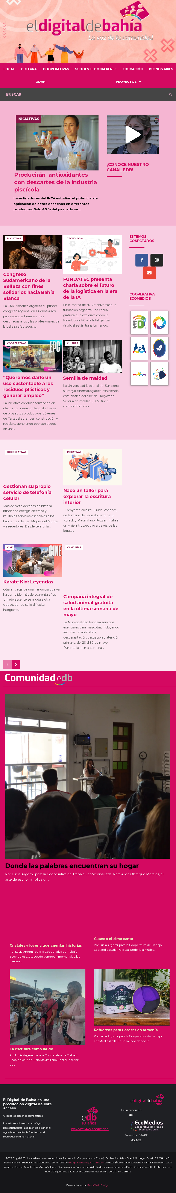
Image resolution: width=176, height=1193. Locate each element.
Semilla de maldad (85, 378)
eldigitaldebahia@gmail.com (86, 1162)
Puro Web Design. (98, 1185)
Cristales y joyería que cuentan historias (46, 945)
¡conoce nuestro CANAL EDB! (128, 167)
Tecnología (75, 238)
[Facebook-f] (141, 260)
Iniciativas (28, 119)
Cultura (72, 343)
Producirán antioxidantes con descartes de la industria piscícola (55, 182)
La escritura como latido (31, 1049)
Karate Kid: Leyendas (28, 581)
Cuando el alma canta (113, 939)
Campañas (74, 547)
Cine (10, 547)
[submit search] (170, 94)
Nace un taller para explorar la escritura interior (87, 496)
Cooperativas (16, 343)
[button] (133, 134)
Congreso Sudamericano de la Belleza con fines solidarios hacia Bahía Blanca (28, 286)
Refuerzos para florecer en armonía (126, 1030)
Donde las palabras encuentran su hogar (72, 866)
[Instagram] (156, 260)
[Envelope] (149, 273)
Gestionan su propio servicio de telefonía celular (27, 492)
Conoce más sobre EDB (90, 1129)
